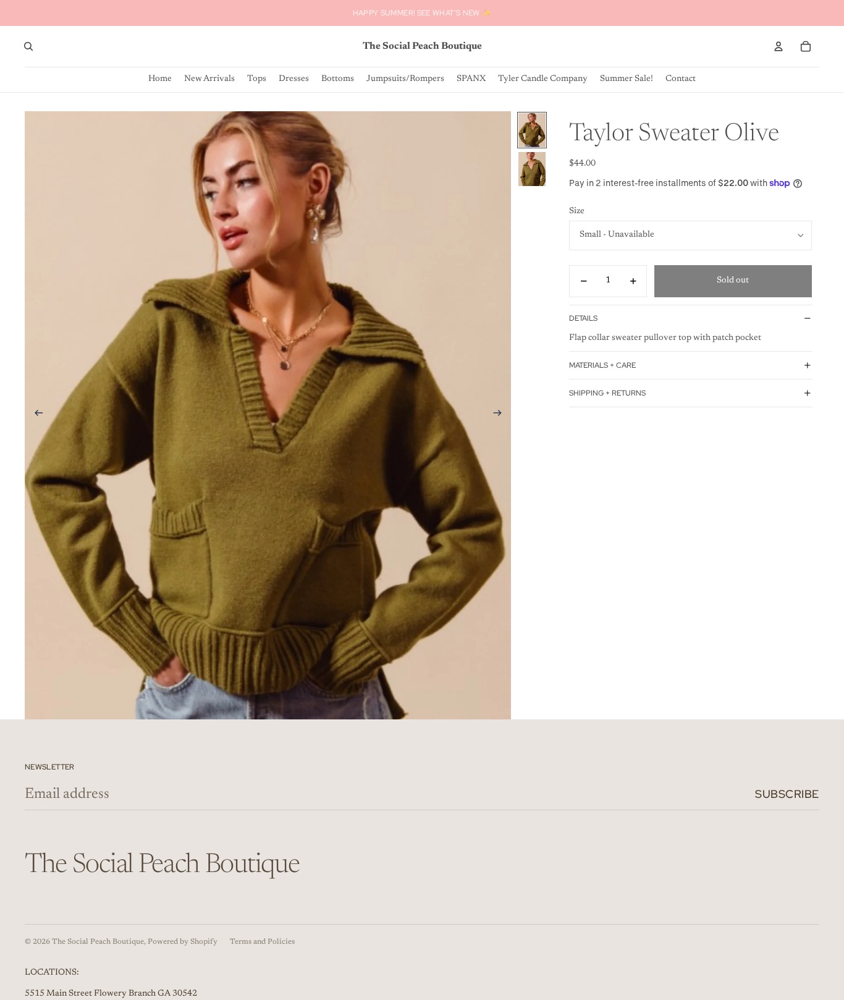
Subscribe (787, 794)
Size (576, 211)
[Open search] (28, 46)
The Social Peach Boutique (98, 942)
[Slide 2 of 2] (532, 169)
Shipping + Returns (607, 393)
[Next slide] (501, 415)
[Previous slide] (35, 415)
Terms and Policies (262, 942)
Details (583, 318)
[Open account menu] (778, 46)
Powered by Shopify (182, 942)
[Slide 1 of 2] (532, 130)
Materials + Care (602, 365)
